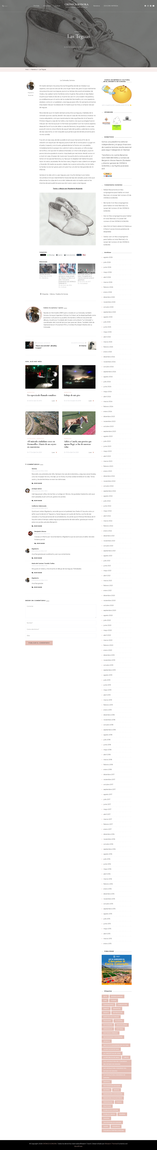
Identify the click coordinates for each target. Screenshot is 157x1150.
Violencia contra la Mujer (113, 1130)
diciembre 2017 (108, 774)
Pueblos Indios (109, 1114)
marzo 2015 (107, 938)
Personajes (107, 1102)
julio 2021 (106, 561)
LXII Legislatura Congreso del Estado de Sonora (114, 1070)
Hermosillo (107, 1029)
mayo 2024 (107, 391)
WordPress (78, 1146)
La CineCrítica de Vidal (112, 1053)
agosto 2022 (108, 496)
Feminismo (107, 1020)
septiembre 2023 (109, 431)
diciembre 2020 (109, 595)
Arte (105, 996)
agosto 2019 (107, 675)
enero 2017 (107, 829)
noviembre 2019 (109, 660)
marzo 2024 (107, 401)
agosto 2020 (108, 615)
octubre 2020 (108, 605)
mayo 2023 (107, 451)
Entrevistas (117, 1012)
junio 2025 (107, 327)
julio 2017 (106, 799)
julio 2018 (106, 740)
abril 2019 (106, 695)
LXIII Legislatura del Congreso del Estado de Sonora (115, 1063)
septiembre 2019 (109, 670)
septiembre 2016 (109, 849)
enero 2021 (107, 590)
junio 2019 (107, 685)
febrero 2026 (108, 287)
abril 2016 (106, 874)
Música (116, 1090)
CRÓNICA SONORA (76, 4)
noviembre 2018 (109, 720)
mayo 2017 (107, 809)
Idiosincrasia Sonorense (112, 1037)
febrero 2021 (108, 585)
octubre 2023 (108, 426)
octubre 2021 (108, 546)
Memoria (106, 1081)
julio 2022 (107, 501)
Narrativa (96, 6)
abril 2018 (107, 754)
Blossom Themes (111, 1144)
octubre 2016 (108, 844)
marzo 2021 (107, 580)
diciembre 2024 (109, 357)
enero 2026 (107, 292)
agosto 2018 (107, 735)
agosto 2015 (107, 914)
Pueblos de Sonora (62, 294)
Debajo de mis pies (72, 395)
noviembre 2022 (109, 481)
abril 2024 (107, 396)
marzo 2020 (107, 640)
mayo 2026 (107, 272)
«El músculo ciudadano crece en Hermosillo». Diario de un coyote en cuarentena (41, 444)
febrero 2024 (108, 406)
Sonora (106, 1118)
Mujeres (106, 1090)
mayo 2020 (107, 630)
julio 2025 (107, 322)
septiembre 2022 (109, 491)
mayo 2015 (107, 929)
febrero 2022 (108, 526)
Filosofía (118, 1020)
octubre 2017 (108, 784)
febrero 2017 (108, 824)
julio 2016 (106, 859)
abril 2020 (107, 635)
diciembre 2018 (109, 715)
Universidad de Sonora (112, 1122)
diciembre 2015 (108, 894)
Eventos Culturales (111, 1016)
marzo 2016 (107, 879)
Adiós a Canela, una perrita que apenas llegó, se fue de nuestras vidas (77, 444)
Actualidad (47, 6)
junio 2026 (107, 267)
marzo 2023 (107, 461)
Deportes (116, 1008)
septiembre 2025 (109, 312)
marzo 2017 (107, 819)
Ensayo (106, 1012)
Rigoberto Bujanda (31, 94)
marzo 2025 (107, 342)
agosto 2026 (107, 257)
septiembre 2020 (109, 610)
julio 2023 (107, 441)
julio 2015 (106, 919)
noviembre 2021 (109, 541)
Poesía (119, 1102)
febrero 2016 (108, 884)
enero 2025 (107, 352)
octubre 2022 (108, 486)
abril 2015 (106, 934)
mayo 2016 (107, 869)
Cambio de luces (44, 274)
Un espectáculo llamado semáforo (41, 395)
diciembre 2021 (108, 536)
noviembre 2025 (109, 302)
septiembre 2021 (109, 551)
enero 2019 (107, 710)
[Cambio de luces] (48, 268)
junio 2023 (107, 446)
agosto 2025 (107, 317)
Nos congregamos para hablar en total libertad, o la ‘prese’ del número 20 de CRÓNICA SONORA (117, 218)
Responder (38, 483)
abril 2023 (107, 456)
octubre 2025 (108, 307)
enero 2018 (107, 769)
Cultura (57, 6)
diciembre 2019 (108, 655)
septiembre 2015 (109, 909)
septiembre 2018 (109, 730)
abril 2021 (106, 575)
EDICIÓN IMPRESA (111, 6)
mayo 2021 (107, 570)
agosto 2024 (108, 377)
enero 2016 (107, 889)
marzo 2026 (107, 282)
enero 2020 (107, 650)
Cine (105, 1000)
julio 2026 (107, 262)
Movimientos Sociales (111, 1085)
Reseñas (122, 1114)
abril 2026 (107, 277)
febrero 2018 (108, 764)
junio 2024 (107, 386)
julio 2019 (106, 680)
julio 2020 (107, 620)
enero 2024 (107, 411)
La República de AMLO (111, 1057)
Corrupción (122, 1004)
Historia (119, 1029)
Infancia (52, 294)
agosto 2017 (107, 794)
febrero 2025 (108, 347)
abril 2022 (107, 516)
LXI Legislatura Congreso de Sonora (114, 1076)
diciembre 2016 (108, 834)
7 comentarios (88, 47)
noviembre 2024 (109, 362)
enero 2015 (107, 943)
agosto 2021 (107, 556)
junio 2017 (107, 804)
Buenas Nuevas (117, 996)
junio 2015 (107, 924)
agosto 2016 (107, 854)
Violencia (116, 1126)
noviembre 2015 (109, 899)
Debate (106, 1008)
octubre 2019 (108, 665)
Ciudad (113, 1000)
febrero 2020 (108, 645)
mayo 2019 (107, 690)
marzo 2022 (107, 521)
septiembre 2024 (109, 372)
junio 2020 (107, 625)
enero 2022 (107, 531)
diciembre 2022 (109, 476)
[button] (106, 121)
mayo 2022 (107, 511)
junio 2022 (107, 506)
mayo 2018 (107, 750)
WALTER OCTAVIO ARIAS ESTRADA (116, 226)
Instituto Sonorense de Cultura (116, 1045)
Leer (53, 401)
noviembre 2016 (109, 839)
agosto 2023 (108, 436)
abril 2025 (107, 337)
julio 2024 (107, 382)
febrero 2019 (108, 705)
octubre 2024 (108, 367)
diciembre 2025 (109, 297)
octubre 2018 (108, 725)
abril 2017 (106, 814)
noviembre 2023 (109, 421)
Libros (126, 1057)
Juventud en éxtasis (111, 1049)
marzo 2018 (107, 759)
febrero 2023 (108, 466)
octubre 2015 (108, 904)
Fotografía (107, 1025)
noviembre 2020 (109, 600)
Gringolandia (121, 1025)
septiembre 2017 (109, 789)
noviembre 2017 (109, 779)
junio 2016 (107, 864)
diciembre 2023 (109, 416)
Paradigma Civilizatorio (112, 1098)
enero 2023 (107, 471)
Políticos (107, 1106)
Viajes (105, 1126)
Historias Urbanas (110, 1033)
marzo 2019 (107, 700)
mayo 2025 (107, 332)
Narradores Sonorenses (112, 1094)
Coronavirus (108, 1004)
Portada (36, 6)
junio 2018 (107, 745)
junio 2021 (107, 566)
